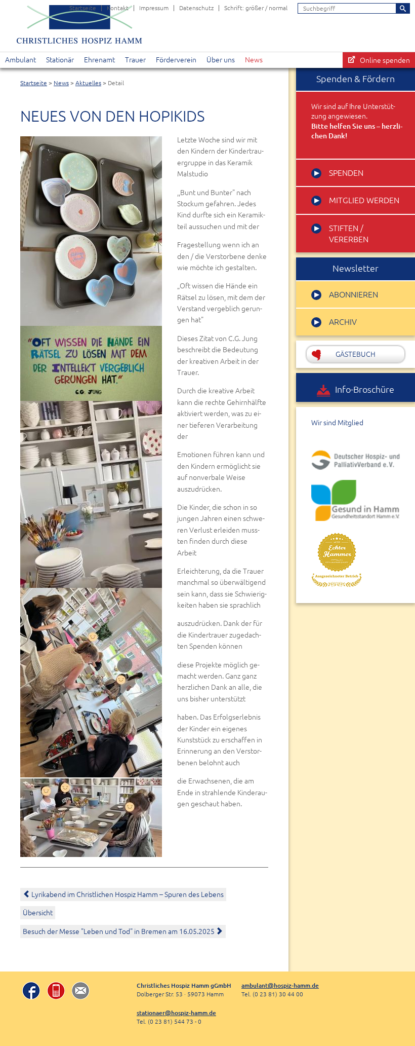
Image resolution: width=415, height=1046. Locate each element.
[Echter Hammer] (336, 559)
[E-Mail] (81, 992)
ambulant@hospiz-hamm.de (280, 985)
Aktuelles (88, 83)
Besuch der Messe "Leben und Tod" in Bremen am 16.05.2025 (119, 931)
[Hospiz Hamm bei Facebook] (31, 992)
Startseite (82, 8)
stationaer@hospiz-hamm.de (176, 1013)
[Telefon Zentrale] (56, 992)
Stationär (60, 60)
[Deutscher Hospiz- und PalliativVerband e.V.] (355, 460)
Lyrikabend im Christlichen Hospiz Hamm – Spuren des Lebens (127, 894)
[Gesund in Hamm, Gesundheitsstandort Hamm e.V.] (355, 500)
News (254, 60)
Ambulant (20, 60)
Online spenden (385, 60)
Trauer (135, 60)
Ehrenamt (99, 60)
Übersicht (38, 913)
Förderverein (176, 60)
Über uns (220, 60)
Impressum (154, 8)
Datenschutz (196, 8)
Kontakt (118, 8)
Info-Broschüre (364, 389)
